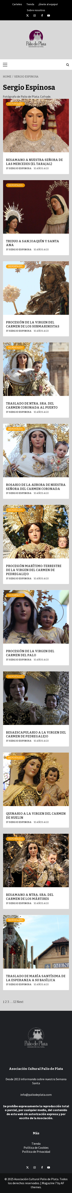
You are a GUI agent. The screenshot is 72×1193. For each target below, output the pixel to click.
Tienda (30, 3)
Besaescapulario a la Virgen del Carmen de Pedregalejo (36, 734)
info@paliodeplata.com (36, 1095)
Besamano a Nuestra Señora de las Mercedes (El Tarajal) (34, 162)
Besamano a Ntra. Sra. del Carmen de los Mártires (30, 897)
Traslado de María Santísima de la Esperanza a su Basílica (35, 978)
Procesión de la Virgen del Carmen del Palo (30, 653)
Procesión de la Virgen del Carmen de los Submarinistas (32, 324)
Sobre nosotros (36, 9)
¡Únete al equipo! (48, 3)
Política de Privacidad (36, 1151)
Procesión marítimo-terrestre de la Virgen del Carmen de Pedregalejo (33, 570)
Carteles (17, 3)
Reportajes (15, 104)
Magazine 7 (49, 1183)
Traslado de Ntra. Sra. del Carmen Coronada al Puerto (32, 405)
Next (20, 1002)
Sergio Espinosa (20, 168)
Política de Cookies (36, 1147)
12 (14, 1002)
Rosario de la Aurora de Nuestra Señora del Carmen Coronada (36, 487)
